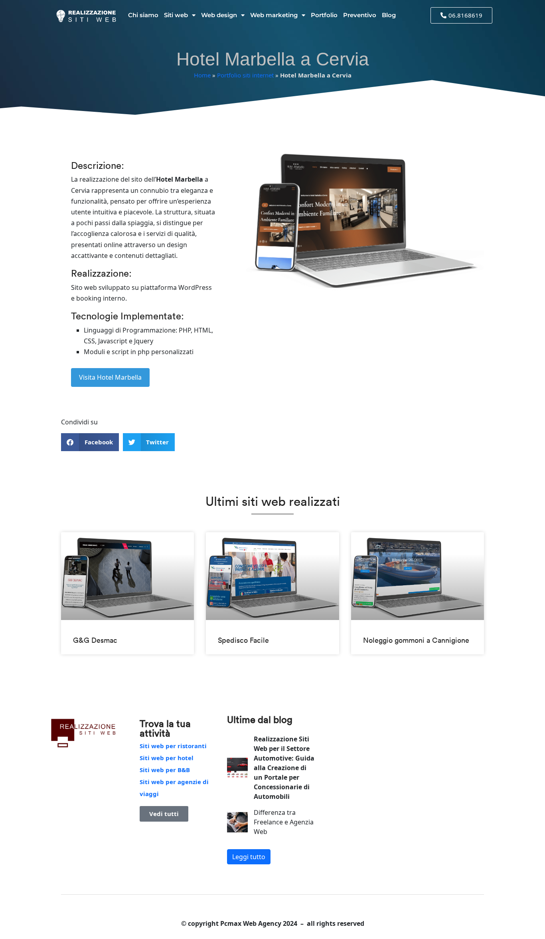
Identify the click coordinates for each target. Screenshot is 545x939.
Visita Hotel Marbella (110, 377)
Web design (219, 15)
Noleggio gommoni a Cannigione (416, 640)
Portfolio (324, 15)
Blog (389, 15)
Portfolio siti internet (245, 75)
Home (202, 75)
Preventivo (359, 15)
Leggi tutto (248, 856)
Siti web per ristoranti (173, 746)
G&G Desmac (95, 640)
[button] (90, 442)
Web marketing (274, 15)
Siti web (176, 15)
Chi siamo (143, 15)
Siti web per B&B (165, 770)
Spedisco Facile (243, 640)
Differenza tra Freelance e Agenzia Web (284, 822)
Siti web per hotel (167, 758)
